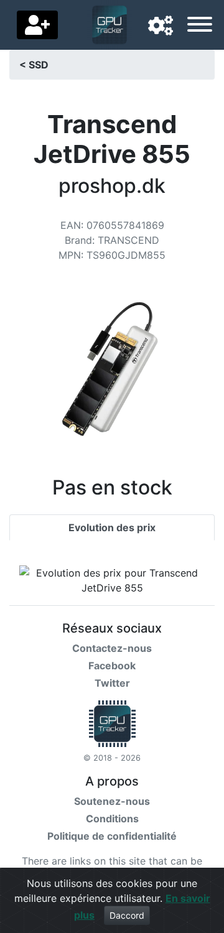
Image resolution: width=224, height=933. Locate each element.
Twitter (112, 683)
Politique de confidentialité (112, 836)
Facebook (112, 665)
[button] (160, 26)
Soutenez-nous (112, 801)
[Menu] (200, 26)
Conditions (112, 818)
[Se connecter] (37, 25)
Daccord (127, 915)
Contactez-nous (112, 648)
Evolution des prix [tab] (112, 527)
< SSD (34, 64)
